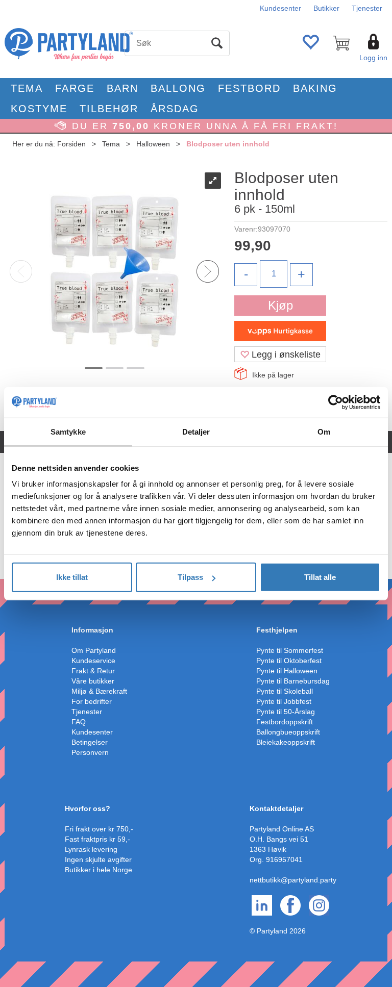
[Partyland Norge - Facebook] (290, 905)
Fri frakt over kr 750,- (99, 829)
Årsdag (175, 108)
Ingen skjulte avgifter (98, 859)
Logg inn (373, 58)
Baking (315, 88)
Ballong (178, 88)
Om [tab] (323, 431)
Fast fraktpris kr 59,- (97, 839)
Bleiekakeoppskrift (285, 742)
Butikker (326, 8)
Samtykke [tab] (68, 431)
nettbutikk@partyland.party (293, 880)
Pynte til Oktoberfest (289, 660)
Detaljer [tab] (196, 431)
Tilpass (190, 577)
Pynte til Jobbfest (283, 701)
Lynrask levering (91, 849)
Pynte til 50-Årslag (285, 711)
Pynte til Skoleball (284, 691)
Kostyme (39, 108)
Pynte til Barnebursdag (293, 681)
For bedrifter (91, 701)
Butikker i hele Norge (98, 870)
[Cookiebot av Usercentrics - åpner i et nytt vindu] (335, 402)
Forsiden (71, 144)
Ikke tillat (72, 577)
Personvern (90, 752)
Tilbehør (109, 108)
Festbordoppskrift (284, 722)
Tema (27, 88)
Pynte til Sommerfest (289, 650)
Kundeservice (93, 660)
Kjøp (280, 305)
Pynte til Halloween (286, 671)
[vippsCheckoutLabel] (280, 331)
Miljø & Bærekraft (99, 691)
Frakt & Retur (93, 671)
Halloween (153, 144)
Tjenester (367, 8)
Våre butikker (92, 681)
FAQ (78, 722)
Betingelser (89, 742)
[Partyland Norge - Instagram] (319, 905)
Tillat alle (320, 577)
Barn (122, 88)
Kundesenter (280, 8)
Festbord (249, 88)
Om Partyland (93, 650)
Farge (74, 88)
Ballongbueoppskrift (288, 732)
